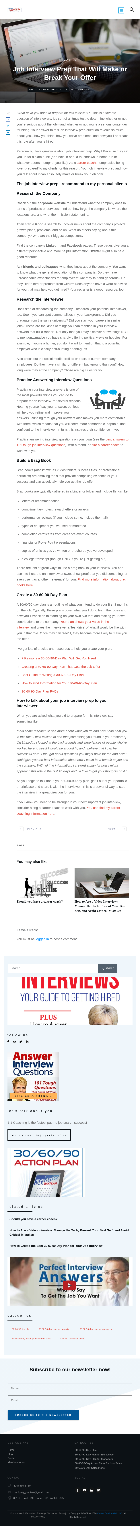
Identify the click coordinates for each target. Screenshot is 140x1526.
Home (11, 1449)
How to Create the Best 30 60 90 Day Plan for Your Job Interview (70, 1246)
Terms (62, 1513)
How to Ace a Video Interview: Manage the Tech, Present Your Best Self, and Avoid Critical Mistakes (102, 892)
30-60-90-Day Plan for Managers (96, 1329)
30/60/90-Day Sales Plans (71, 1338)
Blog (10, 1454)
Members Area (16, 1462)
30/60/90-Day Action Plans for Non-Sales (31, 1338)
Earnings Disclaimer (47, 1513)
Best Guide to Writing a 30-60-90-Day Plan (53, 675)
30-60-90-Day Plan (21, 1329)
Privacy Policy (38, 1516)
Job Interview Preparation (48, 90)
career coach (86, 163)
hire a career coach (106, 445)
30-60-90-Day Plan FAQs (40, 691)
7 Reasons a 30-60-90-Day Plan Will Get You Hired (59, 658)
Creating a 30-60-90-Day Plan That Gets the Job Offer (61, 667)
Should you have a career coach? (44, 892)
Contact (12, 1458)
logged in (42, 939)
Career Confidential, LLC (109, 1513)
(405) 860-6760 (22, 1485)
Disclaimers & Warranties (22, 1513)
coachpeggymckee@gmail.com (31, 1492)
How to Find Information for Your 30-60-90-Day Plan (59, 683)
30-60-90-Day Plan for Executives (55, 1329)
